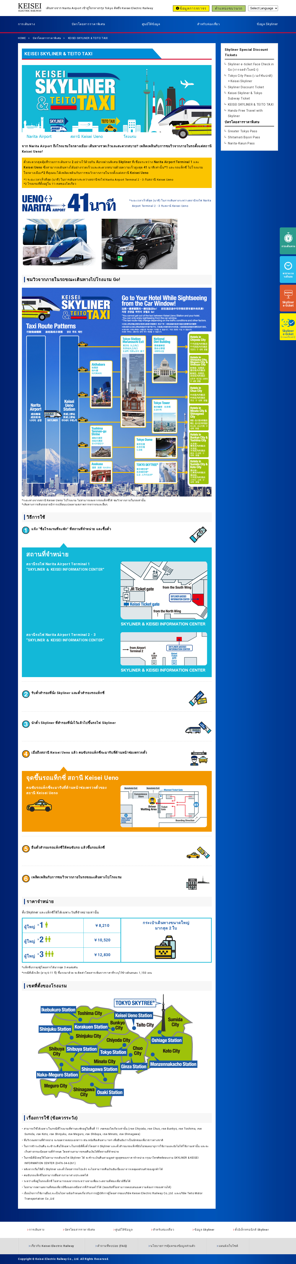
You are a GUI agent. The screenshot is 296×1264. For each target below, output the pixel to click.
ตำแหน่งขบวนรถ (228, 8)
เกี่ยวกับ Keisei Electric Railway (52, 1246)
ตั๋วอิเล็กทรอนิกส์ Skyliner (252, 1229)
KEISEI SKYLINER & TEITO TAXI (88, 38)
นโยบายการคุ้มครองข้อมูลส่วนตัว (172, 1246)
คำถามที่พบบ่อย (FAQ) (112, 1246)
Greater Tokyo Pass (242, 131)
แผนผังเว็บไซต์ (228, 1246)
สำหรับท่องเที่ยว (208, 24)
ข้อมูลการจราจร (193, 8)
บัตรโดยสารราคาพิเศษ (88, 24)
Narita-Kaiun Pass (241, 143)
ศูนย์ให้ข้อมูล (151, 24)
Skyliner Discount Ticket (246, 87)
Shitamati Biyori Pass (244, 137)
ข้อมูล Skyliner (267, 24)
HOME (22, 38)
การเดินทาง (26, 24)
